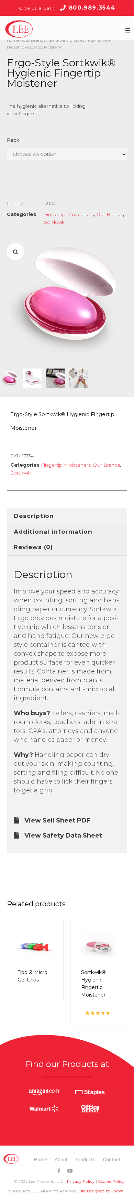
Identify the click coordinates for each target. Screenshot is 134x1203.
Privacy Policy (81, 1181)
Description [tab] (34, 515)
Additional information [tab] (53, 531)
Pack (13, 140)
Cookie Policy (111, 1181)
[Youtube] (70, 1170)
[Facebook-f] (58, 1170)
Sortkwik (54, 222)
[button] (128, 30)
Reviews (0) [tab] (33, 547)
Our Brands (109, 214)
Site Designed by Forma (101, 1191)
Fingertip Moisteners (69, 214)
